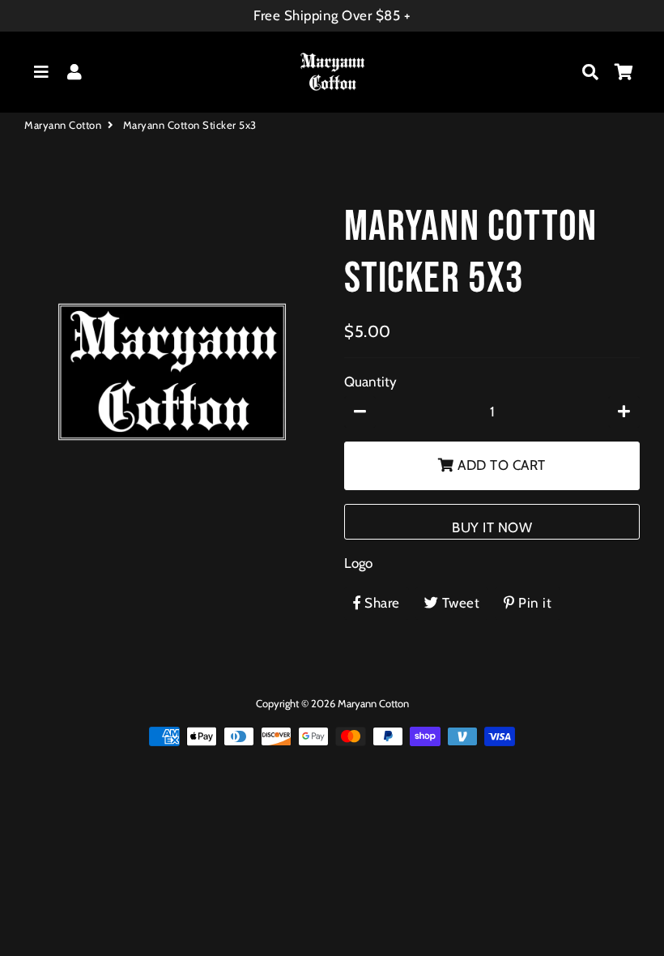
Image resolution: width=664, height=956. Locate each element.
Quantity (370, 381)
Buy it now (492, 527)
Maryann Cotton (62, 124)
